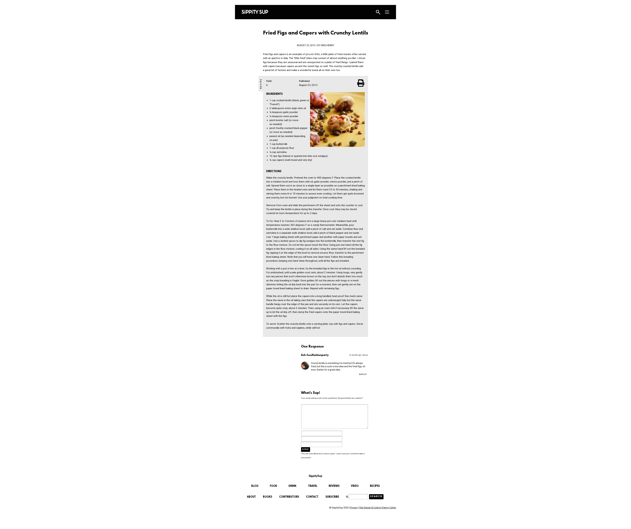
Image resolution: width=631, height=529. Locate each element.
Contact (312, 496)
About (251, 496)
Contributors (289, 496)
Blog (254, 486)
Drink (292, 486)
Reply (363, 374)
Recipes (375, 486)
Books (267, 496)
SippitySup (255, 12)
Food (273, 486)
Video (355, 486)
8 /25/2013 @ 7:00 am (359, 355)
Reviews (334, 486)
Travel (312, 486)
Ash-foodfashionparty (315, 355)
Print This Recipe (361, 83)
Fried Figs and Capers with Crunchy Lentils (315, 33)
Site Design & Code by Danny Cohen (377, 507)
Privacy (354, 507)
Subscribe (332, 496)
